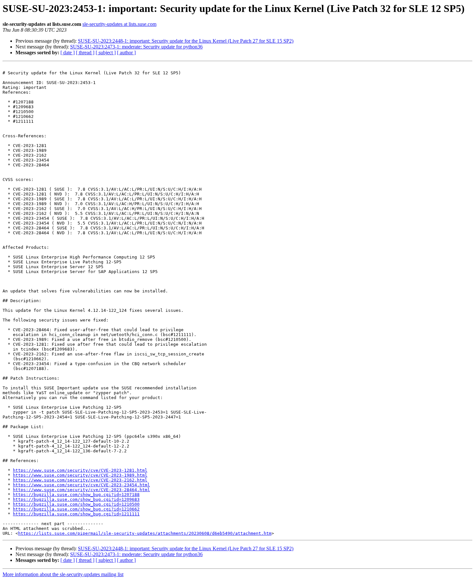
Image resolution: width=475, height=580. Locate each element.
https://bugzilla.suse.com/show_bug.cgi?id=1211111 (76, 513)
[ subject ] (106, 52)
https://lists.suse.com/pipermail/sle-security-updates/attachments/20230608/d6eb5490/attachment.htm (144, 533)
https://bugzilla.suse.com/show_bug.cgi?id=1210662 (76, 509)
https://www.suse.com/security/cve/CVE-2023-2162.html (80, 480)
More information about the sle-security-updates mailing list (63, 574)
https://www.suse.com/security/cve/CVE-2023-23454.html (81, 484)
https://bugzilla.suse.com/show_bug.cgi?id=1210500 (76, 504)
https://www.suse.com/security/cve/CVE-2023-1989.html (80, 475)
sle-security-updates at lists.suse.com (119, 24)
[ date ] (67, 52)
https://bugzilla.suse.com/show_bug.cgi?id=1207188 (76, 494)
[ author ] (126, 52)
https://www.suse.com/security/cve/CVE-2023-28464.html (81, 489)
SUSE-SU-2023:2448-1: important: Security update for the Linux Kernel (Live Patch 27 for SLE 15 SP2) (185, 41)
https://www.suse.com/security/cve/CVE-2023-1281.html (80, 470)
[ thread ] (85, 52)
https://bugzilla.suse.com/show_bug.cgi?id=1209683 (76, 499)
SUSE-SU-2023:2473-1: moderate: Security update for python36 (136, 46)
